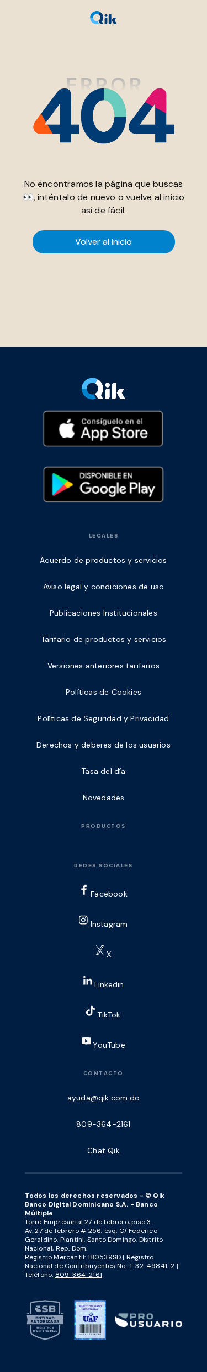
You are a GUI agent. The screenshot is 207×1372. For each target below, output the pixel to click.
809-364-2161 (78, 1274)
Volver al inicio (103, 241)
